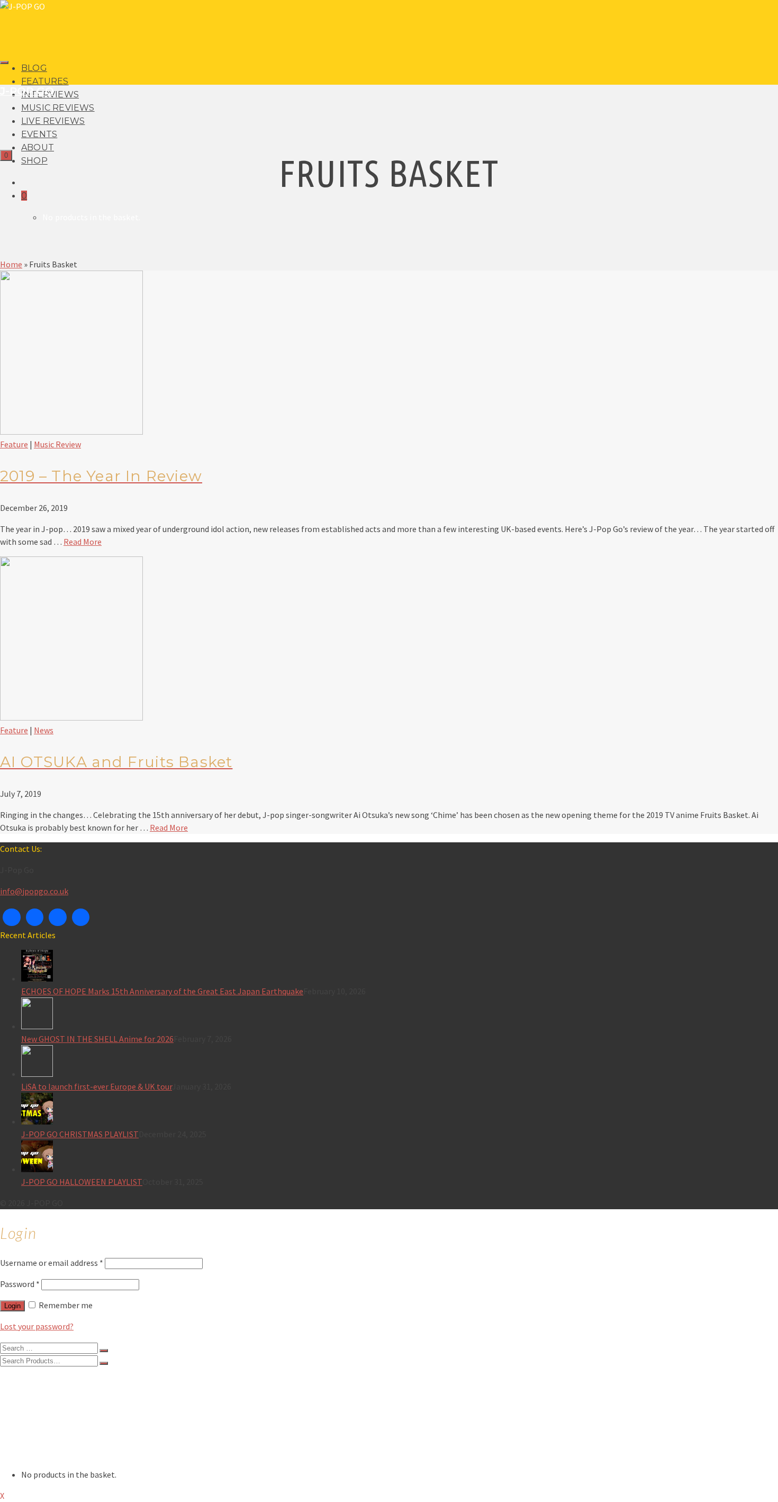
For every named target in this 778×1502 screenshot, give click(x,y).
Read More (83, 541)
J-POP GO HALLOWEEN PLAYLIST (81, 1181)
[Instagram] (57, 917)
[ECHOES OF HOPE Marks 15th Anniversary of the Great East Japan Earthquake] (399, 967)
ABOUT (37, 147)
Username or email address (51, 1262)
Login (12, 1306)
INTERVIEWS (45, 1401)
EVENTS (39, 134)
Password (20, 1284)
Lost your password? (37, 1326)
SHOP (34, 161)
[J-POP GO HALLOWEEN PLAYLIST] (399, 1157)
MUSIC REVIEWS (58, 108)
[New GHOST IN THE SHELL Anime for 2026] (399, 1014)
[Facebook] (11, 917)
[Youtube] (81, 917)
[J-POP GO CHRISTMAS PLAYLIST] (399, 1110)
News (43, 730)
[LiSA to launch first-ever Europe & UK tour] (399, 1062)
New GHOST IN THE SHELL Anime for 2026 (97, 1038)
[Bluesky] (35, 917)
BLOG (34, 68)
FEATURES (45, 81)
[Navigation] (4, 62)
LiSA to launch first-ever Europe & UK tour (96, 1086)
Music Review (57, 444)
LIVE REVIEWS (53, 121)
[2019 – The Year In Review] (71, 431)
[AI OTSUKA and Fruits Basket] (71, 717)
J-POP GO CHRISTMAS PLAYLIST (80, 1134)
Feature (14, 444)
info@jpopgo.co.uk (34, 891)
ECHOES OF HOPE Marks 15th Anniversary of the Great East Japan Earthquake (162, 991)
